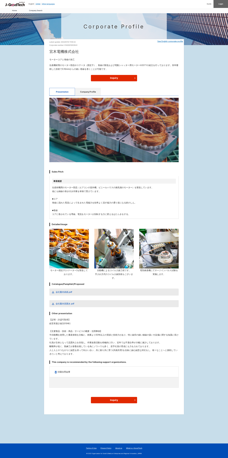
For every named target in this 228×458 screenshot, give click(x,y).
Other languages (48, 4)
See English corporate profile (170, 41)
